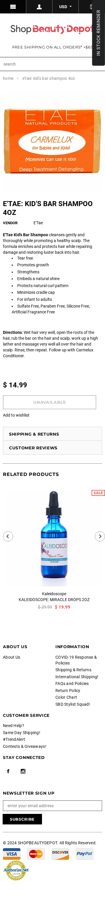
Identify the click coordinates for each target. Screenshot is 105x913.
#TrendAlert (14, 739)
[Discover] (60, 853)
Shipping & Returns (34, 434)
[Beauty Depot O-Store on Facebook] (8, 771)
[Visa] (11, 853)
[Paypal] (84, 853)
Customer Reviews (33, 448)
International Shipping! (76, 676)
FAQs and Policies (72, 683)
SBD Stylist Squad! (72, 704)
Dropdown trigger (39, 6)
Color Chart (66, 697)
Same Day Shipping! (21, 732)
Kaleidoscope (54, 593)
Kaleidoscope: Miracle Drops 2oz (54, 599)
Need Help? (13, 725)
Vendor (10, 223)
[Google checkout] (16, 869)
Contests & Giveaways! (24, 746)
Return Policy (67, 690)
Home (8, 78)
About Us (11, 657)
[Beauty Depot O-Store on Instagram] (23, 771)
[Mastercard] (36, 853)
